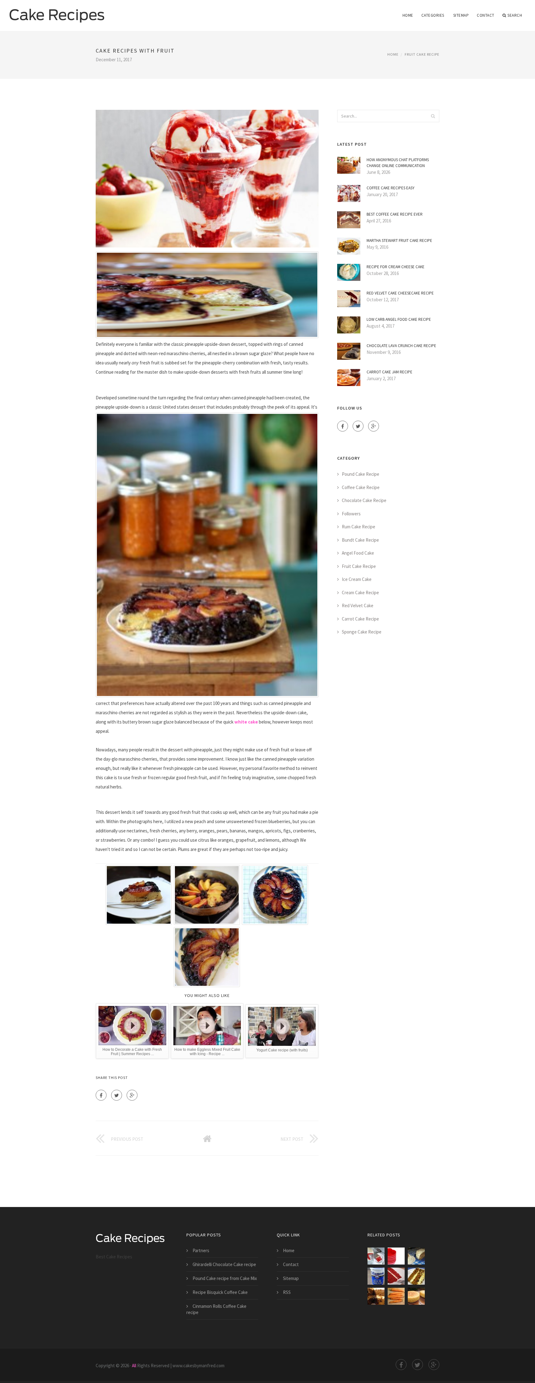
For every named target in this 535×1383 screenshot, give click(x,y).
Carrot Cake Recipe (360, 619)
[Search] (433, 116)
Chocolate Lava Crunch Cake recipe (401, 345)
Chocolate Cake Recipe (364, 500)
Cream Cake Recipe (360, 592)
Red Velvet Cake (357, 605)
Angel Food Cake (358, 553)
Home (407, 15)
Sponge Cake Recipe (361, 632)
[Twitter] (116, 1095)
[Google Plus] (132, 1095)
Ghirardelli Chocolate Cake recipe (224, 1264)
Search (514, 15)
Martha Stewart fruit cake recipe (399, 240)
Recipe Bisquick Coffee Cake (220, 1292)
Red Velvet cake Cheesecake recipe (400, 293)
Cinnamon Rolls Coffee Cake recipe (216, 1309)
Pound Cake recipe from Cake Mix (225, 1278)
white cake (246, 722)
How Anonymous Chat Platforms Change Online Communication (398, 163)
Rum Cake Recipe (358, 527)
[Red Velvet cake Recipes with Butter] (396, 1256)
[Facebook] (101, 1095)
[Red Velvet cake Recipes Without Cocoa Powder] (376, 1256)
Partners (201, 1250)
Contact (485, 15)
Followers (351, 514)
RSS (287, 1292)
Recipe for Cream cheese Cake (395, 266)
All (134, 1365)
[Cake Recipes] (57, 11)
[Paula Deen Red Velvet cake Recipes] (396, 1276)
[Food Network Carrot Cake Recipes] (376, 1296)
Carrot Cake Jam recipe (389, 372)
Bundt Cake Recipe (360, 540)
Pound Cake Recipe (360, 474)
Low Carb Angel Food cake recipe (399, 319)
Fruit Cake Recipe (422, 54)
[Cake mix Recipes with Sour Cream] (376, 1276)
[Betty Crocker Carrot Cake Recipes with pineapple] (416, 1256)
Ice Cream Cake (357, 579)
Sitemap (461, 15)
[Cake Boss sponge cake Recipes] (416, 1296)
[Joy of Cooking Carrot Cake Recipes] (396, 1296)
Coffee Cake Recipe (361, 487)
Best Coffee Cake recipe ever (395, 214)
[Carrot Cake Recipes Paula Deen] (416, 1276)
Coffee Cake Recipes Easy (391, 188)
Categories (432, 15)
